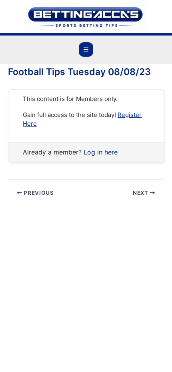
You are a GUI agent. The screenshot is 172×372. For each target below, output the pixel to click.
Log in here (101, 152)
